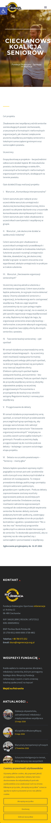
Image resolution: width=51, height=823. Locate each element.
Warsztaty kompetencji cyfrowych (31, 744)
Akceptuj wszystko (25, 801)
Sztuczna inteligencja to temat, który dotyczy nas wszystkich (30, 759)
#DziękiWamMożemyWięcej (28, 730)
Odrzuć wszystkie (25, 817)
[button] (3, 11)
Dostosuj (25, 809)
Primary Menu (45, 7)
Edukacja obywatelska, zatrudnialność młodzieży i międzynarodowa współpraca (29, 715)
